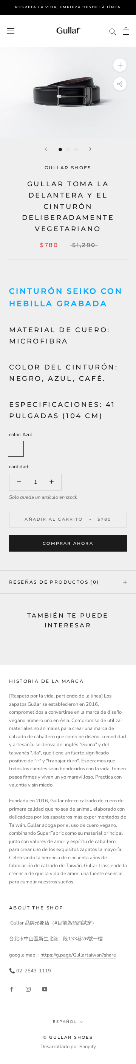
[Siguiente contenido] (90, 149)
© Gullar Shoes (68, 1037)
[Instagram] (28, 989)
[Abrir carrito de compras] (126, 31)
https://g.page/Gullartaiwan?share (78, 955)
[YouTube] (44, 989)
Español (65, 1021)
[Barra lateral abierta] (10, 31)
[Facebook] (11, 989)
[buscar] (112, 31)
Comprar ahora (68, 543)
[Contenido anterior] (46, 149)
